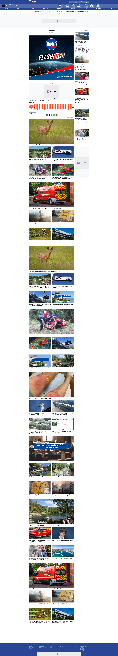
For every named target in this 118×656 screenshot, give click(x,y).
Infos (33, 8)
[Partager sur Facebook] (47, 115)
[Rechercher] (88, 2)
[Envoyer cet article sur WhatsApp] (54, 115)
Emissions (51, 646)
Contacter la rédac (42, 647)
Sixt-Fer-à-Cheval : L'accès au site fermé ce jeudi (81, 119)
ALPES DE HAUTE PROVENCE (57, 11)
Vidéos (85, 8)
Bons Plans (19, 8)
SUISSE (44, 11)
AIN (40, 11)
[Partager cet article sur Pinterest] (51, 115)
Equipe (30, 646)
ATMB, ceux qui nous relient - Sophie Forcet (81, 82)
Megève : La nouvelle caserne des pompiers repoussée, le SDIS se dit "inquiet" (81, 98)
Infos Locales (41, 646)
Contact (30, 645)
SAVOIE (37, 11)
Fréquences (31, 648)
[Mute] (17, 5)
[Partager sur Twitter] (49, 115)
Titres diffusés (31, 647)
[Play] (1, 5)
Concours (73, 8)
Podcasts (59, 8)
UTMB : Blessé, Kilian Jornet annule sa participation (80, 66)
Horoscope (98, 8)
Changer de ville (86, 11)
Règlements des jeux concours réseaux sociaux (83, 646)
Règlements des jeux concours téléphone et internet (84, 651)
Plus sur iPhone (72, 645)
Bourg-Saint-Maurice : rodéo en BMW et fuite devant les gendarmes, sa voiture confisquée (81, 43)
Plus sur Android (73, 646)
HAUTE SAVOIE (32, 11)
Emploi (112, 8)
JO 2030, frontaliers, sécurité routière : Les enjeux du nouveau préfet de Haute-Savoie (81, 140)
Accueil (6, 8)
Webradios (45, 8)
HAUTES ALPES (49, 11)
